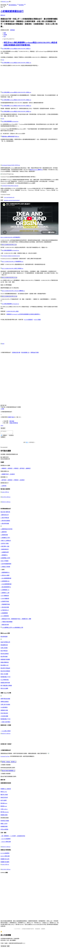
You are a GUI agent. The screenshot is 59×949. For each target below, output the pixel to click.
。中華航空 (15, 468)
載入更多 (3, 428)
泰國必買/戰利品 (13, 423)
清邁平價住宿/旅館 (5, 698)
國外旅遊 (11, 421)
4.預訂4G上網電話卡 (6, 540)
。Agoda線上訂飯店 (6, 731)
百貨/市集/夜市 (4, 713)
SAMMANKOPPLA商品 (12, 311)
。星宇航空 (21, 468)
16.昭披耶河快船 (5, 601)
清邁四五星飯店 (5, 701)
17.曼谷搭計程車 (5, 607)
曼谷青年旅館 (4, 656)
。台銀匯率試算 (5, 552)
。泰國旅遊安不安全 (15, 618)
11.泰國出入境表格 (5, 566)
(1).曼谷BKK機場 (5, 575)
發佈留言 (3, 437)
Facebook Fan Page (5, 756)
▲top (2, 425)
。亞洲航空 (12, 474)
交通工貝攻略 (4, 647)
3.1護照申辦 (4, 532)
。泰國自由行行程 (5, 618)
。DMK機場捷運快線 (6, 584)
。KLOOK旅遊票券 (6, 838)
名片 (4, 36)
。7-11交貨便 (12, 836)
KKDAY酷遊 (37, 319)
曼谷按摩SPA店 (4, 665)
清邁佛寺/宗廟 (4, 710)
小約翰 (2, 408)
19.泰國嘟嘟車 (4, 613)
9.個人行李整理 (4, 560)
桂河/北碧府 (4, 800)
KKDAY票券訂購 (5, 856)
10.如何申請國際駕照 (6, 563)
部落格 (5, 34)
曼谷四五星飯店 (5, 653)
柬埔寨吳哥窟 (4, 826)
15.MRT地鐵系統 (5, 598)
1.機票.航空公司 (5, 514)
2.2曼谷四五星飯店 (5, 520)
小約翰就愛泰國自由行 (12, 11)
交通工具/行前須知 (5, 704)
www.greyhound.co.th (9, 197)
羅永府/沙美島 (4, 794)
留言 (13, 417)
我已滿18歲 (3, 946)
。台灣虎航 (3, 485)
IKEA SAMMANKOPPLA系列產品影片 (10, 237)
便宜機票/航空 (4, 645)
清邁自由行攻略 (35, 352)
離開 (8, 946)
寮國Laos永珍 (4, 823)
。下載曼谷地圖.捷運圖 (6, 621)
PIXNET (18, 928)
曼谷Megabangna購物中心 (36, 169)
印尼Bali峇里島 (4, 829)
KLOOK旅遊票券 (5, 853)
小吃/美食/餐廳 (4, 716)
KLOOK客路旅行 (28, 319)
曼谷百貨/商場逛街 (5, 671)
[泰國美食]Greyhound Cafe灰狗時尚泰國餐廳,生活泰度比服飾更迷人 (23, 314)
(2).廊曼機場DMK (5, 581)
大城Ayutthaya (4, 809)
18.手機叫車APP (5, 610)
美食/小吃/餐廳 (4, 674)
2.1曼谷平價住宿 (5, 517)
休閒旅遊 (12, 30)
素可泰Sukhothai (5, 812)
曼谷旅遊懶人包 (25, 352)
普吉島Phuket (4, 803)
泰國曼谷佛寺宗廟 (5, 682)
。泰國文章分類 (5, 624)
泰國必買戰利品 (5, 662)
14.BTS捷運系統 (5, 595)
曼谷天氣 (3, 512)
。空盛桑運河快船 (5, 604)
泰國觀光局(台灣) (5, 859)
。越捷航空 (28, 468)
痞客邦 (10, 417)
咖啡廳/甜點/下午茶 (5, 676)
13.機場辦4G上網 (5, 592)
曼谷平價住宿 (4, 650)
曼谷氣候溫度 (4, 636)
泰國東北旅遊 (4, 815)
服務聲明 (43, 928)
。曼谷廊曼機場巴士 (6, 587)
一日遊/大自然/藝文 (5, 722)
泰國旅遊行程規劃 (5, 659)
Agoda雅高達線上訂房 (17, 627)
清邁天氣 (7, 512)
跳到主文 (3, 15)
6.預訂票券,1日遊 (5, 546)
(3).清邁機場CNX (5, 589)
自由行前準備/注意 (5, 642)
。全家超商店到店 (20, 836)
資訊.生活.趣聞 (4, 688)
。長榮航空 (9, 468)
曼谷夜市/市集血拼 (5, 668)
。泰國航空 (3, 468)
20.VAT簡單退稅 (5, 616)
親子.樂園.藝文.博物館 (6, 685)
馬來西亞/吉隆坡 (5, 820)
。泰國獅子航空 (5, 474)
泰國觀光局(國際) (5, 862)
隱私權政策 (37, 928)
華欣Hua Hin (4, 791)
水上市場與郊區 (5, 679)
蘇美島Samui (4, 806)
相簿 (4, 33)
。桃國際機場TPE (5, 572)
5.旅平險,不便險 (5, 543)
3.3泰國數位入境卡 (5, 537)
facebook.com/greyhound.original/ (12, 200)
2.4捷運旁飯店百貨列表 (6, 529)
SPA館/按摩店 (4, 707)
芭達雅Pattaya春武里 (6, 788)
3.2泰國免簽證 (4, 534)
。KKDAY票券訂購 (6, 841)
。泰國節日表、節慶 (26, 618)
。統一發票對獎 (5, 836)
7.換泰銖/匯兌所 (5, 549)
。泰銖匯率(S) (4, 555)
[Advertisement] (29, 77)
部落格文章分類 (16, 352)
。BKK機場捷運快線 (6, 578)
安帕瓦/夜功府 (4, 797)
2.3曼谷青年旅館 (5, 523)
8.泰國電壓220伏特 (5, 558)
